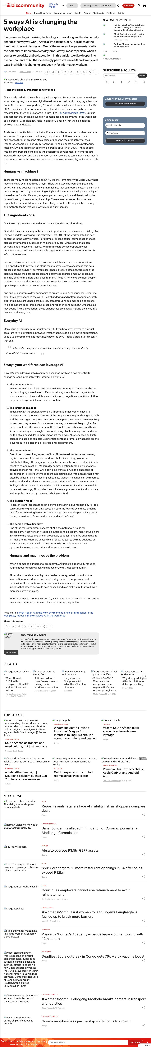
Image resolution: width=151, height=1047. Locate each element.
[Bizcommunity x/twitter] (107, 82)
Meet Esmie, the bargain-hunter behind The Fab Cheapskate (129, 35)
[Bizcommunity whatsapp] (144, 82)
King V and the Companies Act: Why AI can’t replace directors (75, 683)
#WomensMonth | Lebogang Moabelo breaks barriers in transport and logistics (94, 1001)
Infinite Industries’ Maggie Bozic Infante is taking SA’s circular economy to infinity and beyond (129, 27)
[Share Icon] (143, 814)
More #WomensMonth (112, 59)
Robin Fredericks (48, 1008)
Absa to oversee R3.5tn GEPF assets (70, 850)
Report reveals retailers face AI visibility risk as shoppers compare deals (93, 808)
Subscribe (142, 75)
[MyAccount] (145, 5)
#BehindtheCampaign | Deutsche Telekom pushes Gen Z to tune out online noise (26, 775)
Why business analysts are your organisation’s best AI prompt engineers (104, 686)
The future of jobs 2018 (71, 112)
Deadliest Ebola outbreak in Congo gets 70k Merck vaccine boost (93, 956)
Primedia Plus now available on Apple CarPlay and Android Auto (124, 772)
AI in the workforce (54, 615)
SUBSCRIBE (135, 1042)
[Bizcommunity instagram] (129, 82)
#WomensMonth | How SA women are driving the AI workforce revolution (46, 683)
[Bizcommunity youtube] (136, 82)
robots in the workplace (30, 615)
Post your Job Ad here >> (125, 104)
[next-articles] (145, 675)
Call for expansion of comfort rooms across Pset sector (73, 774)
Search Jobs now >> (125, 141)
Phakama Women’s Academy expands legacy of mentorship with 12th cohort (92, 936)
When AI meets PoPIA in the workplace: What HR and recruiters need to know (17, 684)
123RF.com (19, 83)
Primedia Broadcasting (112, 781)
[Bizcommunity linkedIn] (114, 82)
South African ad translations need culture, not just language (26, 744)
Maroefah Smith (48, 921)
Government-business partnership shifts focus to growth (86, 1021)
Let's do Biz (145, 1045)
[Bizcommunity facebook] (121, 82)
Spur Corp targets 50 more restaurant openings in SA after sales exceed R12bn (92, 870)
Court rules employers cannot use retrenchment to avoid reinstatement (86, 892)
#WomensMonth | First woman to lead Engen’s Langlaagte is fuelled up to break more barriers (89, 914)
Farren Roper (25, 72)
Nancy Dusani (40, 691)
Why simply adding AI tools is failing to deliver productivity (133, 681)
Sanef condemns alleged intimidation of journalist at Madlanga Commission (90, 830)
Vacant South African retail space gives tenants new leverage (121, 731)
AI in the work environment (48, 612)
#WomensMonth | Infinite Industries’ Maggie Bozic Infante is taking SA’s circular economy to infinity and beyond (75, 733)
